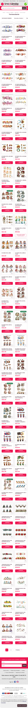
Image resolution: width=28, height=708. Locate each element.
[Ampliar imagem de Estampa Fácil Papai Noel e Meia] (25, 369)
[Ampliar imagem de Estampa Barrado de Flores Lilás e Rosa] (12, 57)
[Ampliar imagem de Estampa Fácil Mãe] (12, 249)
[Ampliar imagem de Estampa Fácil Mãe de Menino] (25, 273)
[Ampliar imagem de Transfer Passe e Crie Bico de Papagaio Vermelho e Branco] (12, 561)
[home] (11, 4)
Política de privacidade (15, 670)
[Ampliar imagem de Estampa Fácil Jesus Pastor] (12, 224)
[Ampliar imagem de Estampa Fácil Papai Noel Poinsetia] (25, 393)
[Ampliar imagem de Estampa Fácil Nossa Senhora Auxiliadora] (12, 345)
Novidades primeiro (7, 18)
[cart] (25, 4)
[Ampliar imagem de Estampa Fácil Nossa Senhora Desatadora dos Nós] (12, 369)
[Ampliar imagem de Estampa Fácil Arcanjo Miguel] (12, 152)
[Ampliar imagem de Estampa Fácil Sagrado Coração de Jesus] (25, 417)
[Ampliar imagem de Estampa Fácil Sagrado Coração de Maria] (12, 441)
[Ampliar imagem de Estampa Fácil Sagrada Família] (12, 417)
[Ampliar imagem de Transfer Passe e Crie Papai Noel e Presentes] (12, 632)
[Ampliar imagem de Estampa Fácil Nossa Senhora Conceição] (25, 345)
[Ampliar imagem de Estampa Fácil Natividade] (25, 321)
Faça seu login (22, 1)
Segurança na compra (20, 672)
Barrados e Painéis (19, 18)
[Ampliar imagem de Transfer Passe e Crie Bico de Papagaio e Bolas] (25, 537)
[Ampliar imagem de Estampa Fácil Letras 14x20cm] (25, 224)
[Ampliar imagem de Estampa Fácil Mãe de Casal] (25, 249)
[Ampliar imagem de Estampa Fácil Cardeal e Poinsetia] (25, 176)
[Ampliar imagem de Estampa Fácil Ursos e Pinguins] (12, 489)
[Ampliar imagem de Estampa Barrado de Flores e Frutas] (25, 33)
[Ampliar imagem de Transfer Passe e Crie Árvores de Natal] (12, 513)
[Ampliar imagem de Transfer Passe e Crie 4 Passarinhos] (25, 489)
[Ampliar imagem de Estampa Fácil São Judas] (25, 465)
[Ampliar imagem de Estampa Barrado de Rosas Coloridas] (12, 128)
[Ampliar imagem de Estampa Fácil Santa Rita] (25, 441)
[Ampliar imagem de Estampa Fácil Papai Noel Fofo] (12, 393)
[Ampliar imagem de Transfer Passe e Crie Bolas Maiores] (25, 561)
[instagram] (18, 682)
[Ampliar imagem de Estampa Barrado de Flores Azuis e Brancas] (12, 33)
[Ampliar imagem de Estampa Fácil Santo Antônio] (12, 465)
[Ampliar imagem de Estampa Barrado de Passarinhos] (25, 104)
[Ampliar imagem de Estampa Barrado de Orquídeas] (12, 104)
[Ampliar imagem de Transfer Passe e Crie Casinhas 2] (12, 585)
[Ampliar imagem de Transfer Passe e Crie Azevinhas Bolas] (12, 537)
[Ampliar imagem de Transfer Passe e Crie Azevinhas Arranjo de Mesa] (25, 513)
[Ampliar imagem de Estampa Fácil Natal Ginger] (12, 321)
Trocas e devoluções (9, 672)
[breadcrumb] (4, 12)
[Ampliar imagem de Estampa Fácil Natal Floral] (25, 297)
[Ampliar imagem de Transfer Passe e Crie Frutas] (12, 609)
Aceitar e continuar (22, 705)
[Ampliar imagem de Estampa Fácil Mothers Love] (12, 297)
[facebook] (15, 682)
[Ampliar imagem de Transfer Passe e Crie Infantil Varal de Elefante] (25, 609)
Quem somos (6, 670)
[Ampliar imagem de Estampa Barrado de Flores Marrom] (25, 57)
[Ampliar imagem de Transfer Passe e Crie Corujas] (25, 585)
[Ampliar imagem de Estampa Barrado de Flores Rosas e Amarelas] (12, 81)
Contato (23, 670)
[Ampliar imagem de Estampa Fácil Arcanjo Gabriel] (25, 128)
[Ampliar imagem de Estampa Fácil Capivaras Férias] (12, 176)
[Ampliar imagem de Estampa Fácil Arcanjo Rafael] (25, 152)
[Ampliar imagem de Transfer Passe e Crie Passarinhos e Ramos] (25, 632)
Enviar (24, 665)
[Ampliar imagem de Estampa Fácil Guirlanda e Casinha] (25, 200)
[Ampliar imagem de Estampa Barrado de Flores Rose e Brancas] (25, 81)
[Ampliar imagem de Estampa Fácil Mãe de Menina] (12, 273)
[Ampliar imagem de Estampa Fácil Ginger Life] (12, 200)
